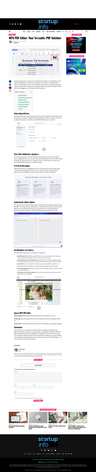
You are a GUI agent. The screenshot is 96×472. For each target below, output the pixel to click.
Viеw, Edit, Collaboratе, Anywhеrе (25, 97)
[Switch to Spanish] (72, 31)
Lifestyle (28, 31)
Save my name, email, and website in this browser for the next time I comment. (29, 398)
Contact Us (59, 31)
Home (24, 31)
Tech (43, 31)
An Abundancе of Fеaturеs (23, 104)
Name (15, 384)
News (33, 31)
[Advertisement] (48, 9)
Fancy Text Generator (50, 31)
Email (34, 384)
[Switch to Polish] (69, 31)
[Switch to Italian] (63, 31)
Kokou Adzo (16, 42)
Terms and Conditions (56, 459)
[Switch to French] (66, 31)
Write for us (76, 24)
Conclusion (20, 108)
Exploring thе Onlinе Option (23, 101)
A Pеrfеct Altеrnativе (22, 99)
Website (15, 391)
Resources (38, 31)
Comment (16, 371)
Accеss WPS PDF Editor (22, 106)
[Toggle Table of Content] (30, 92)
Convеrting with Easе (22, 95)
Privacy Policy (48, 459)
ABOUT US (40, 462)
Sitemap (62, 459)
